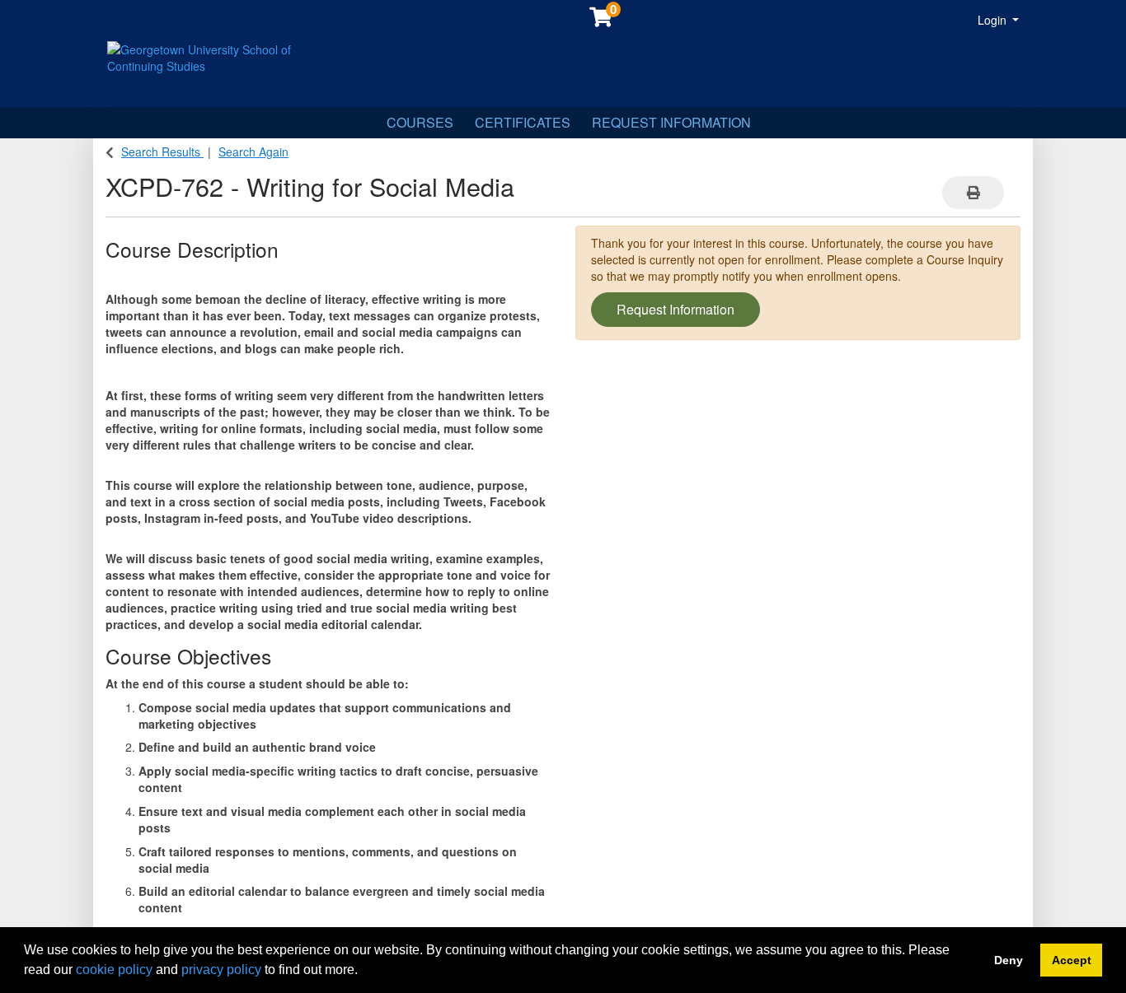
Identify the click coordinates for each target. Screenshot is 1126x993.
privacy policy (221, 970)
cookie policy (114, 970)
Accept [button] (1071, 960)
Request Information (671, 122)
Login (994, 20)
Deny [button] (1008, 960)
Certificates (522, 122)
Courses (420, 122)
